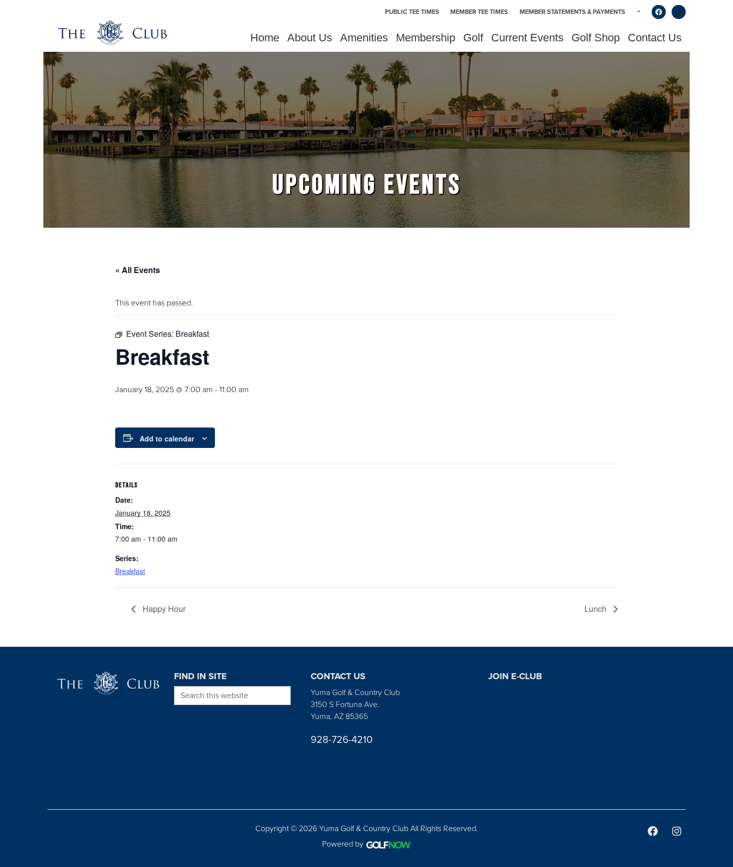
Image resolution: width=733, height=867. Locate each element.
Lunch (596, 608)
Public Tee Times (412, 11)
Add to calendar (167, 438)
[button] (309, 37)
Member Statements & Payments (572, 11)
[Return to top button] (720, 634)
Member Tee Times (479, 11)
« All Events (137, 270)
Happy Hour (163, 608)
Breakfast (130, 571)
